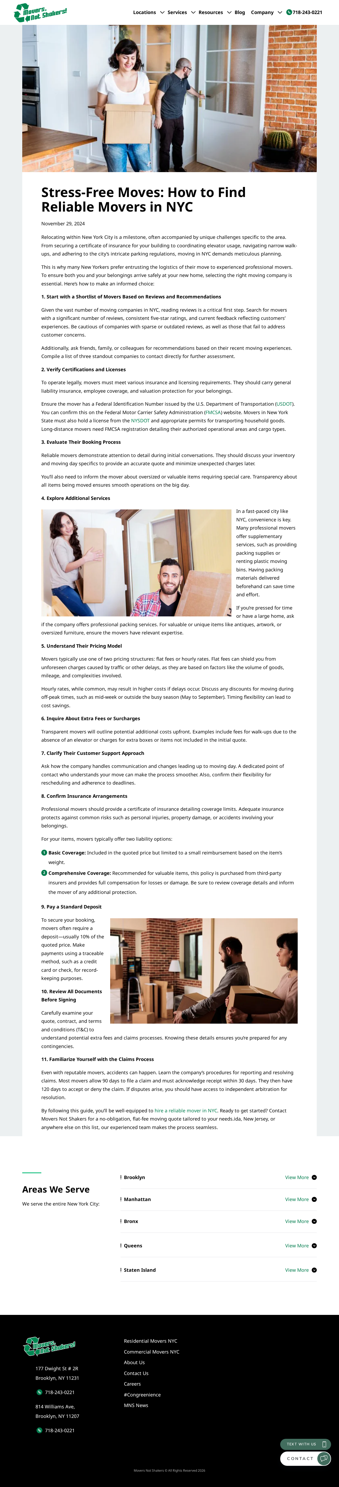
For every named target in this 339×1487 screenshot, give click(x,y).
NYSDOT (140, 420)
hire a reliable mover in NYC (186, 1110)
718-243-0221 (60, 1392)
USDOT (284, 404)
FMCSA (213, 412)
